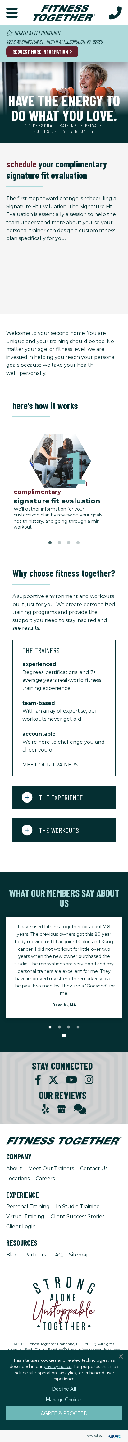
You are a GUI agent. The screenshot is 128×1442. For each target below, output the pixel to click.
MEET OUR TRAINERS (50, 765)
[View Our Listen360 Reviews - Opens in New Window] (80, 1109)
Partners (35, 1255)
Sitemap (79, 1255)
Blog (12, 1255)
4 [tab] (78, 543)
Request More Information (40, 51)
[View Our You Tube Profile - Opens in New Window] (71, 1080)
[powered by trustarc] (112, 1436)
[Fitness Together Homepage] (64, 12)
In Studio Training (78, 1206)
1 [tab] (50, 543)
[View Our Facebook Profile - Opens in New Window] (38, 1080)
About (14, 1168)
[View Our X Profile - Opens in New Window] (53, 1080)
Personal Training (28, 1206)
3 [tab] (69, 543)
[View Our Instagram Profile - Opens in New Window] (88, 1080)
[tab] (64, 650)
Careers (45, 1178)
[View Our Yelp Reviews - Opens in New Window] (45, 1109)
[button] (12, 12)
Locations (18, 1178)
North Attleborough (36, 32)
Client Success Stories (77, 1216)
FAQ (57, 1255)
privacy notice (57, 1366)
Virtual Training (25, 1216)
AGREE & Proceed (64, 1413)
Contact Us (93, 1168)
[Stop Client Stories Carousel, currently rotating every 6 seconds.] (64, 1036)
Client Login (21, 1226)
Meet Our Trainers (51, 1168)
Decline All (64, 1388)
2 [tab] (59, 543)
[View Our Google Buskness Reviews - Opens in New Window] (61, 1109)
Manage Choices (64, 1399)
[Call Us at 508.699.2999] (115, 12)
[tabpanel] (64, 482)
